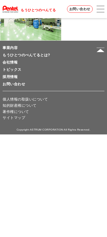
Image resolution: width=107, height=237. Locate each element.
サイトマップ (14, 118)
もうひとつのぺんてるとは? (26, 55)
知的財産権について (20, 105)
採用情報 (10, 77)
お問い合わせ (79, 9)
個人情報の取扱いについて (25, 99)
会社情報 (10, 62)
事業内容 (10, 48)
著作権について (16, 112)
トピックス (12, 69)
